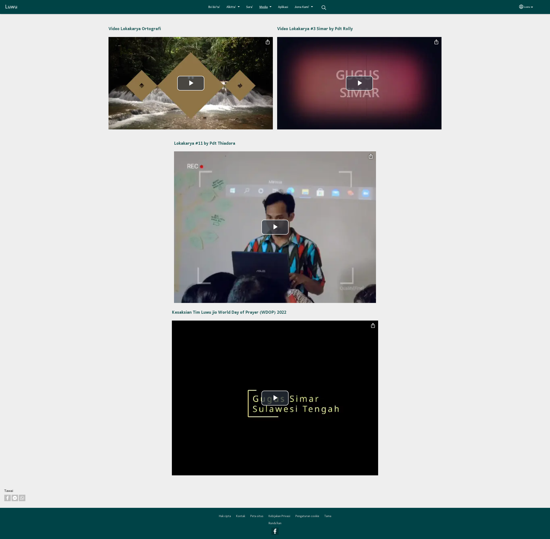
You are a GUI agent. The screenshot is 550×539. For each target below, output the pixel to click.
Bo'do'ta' (214, 7)
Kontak (240, 516)
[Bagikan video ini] (267, 42)
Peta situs (256, 516)
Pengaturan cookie (307, 516)
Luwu (11, 7)
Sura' (249, 7)
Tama (327, 516)
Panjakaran (323, 7)
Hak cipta (225, 516)
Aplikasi (283, 7)
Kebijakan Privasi (279, 516)
